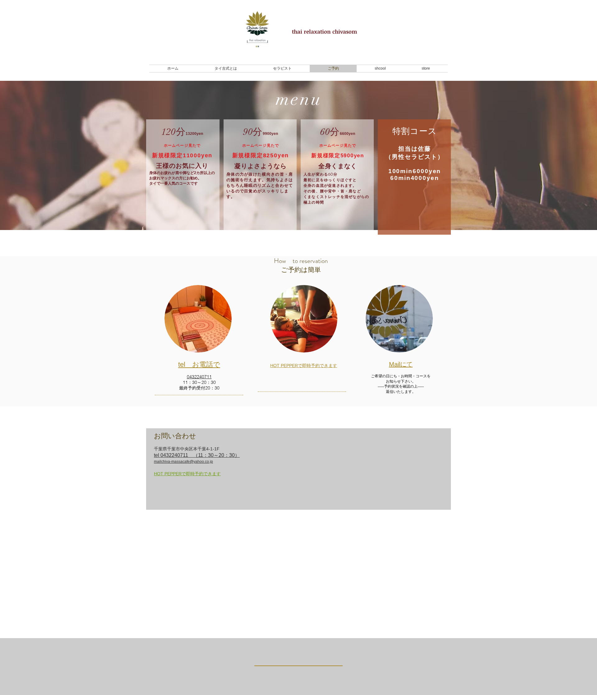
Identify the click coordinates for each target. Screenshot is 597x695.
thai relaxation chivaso (322, 31)
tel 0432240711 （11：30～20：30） (197, 455)
